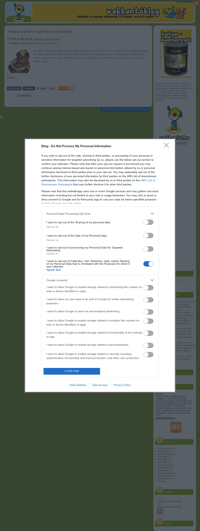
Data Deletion (78, 385)
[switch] (148, 222)
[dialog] (100, 265)
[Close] (167, 146)
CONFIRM (72, 371)
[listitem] (100, 214)
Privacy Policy (122, 385)
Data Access (100, 385)
